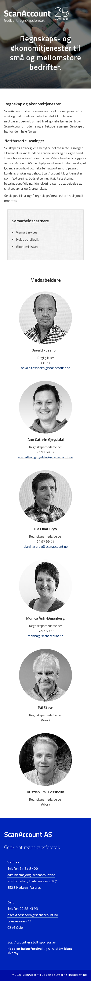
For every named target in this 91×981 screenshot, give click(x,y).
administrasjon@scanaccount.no (31, 874)
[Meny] (83, 15)
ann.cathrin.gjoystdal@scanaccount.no (45, 457)
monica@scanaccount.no (45, 635)
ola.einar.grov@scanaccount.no (45, 546)
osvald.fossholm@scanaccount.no (45, 367)
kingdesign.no (77, 974)
